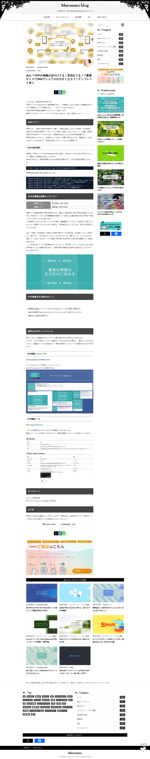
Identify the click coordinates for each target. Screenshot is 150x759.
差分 (33, 714)
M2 (52, 696)
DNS (58, 703)
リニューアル (27, 700)
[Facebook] (60, 92)
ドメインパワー (51, 711)
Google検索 (31, 703)
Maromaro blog (75, 6)
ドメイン (37, 700)
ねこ (70, 700)
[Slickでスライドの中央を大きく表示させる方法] (75, 624)
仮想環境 (26, 714)
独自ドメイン (62, 711)
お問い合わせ (102, 17)
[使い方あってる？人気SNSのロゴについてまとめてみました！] (41, 655)
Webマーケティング (109, 38)
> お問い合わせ (37, 748)
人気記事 (46, 17)
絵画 (52, 700)
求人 (89, 17)
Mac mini (46, 700)
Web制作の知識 (49, 524)
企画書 (25, 711)
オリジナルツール (62, 17)
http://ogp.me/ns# (65, 168)
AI (24, 696)
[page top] (143, 747)
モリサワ (45, 696)
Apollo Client (56, 707)
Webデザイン (109, 43)
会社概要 (78, 17)
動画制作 (109, 55)
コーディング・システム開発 (109, 47)
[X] (56, 92)
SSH (63, 703)
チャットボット (60, 696)
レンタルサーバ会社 (36, 711)
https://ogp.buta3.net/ (34, 425)
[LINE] (64, 92)
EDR (53, 703)
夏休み (38, 696)
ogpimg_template (49, 501)
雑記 (109, 59)
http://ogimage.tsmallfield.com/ (38, 360)
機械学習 (36, 707)
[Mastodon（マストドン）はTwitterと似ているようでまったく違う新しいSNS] (75, 655)
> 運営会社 (26, 748)
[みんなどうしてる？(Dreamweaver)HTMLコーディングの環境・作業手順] (41, 624)
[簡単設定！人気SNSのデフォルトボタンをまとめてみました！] (108, 593)
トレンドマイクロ (43, 703)
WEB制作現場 (31, 70)
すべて (109, 34)
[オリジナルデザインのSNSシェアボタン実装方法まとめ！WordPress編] (108, 624)
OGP (39, 70)
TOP (27, 683)
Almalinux (26, 707)
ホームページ (67, 707)
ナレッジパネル (62, 700)
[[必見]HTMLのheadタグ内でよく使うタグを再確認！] (75, 593)
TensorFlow (45, 707)
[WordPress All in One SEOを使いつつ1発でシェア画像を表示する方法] (41, 593)
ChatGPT (30, 696)
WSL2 (70, 696)
